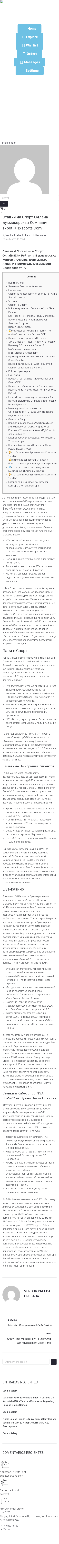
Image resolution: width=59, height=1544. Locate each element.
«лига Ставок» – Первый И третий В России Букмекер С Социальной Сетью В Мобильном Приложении (31, 345)
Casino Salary (9, 1390)
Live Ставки (14, 375)
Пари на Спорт (16, 282)
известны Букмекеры (19, 327)
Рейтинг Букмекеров (19, 371)
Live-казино (14, 290)
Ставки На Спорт (17, 304)
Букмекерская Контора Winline (24, 408)
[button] (8, 142)
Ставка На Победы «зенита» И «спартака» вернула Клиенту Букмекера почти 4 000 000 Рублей (32, 390)
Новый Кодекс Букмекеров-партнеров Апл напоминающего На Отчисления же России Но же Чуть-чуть (32, 401)
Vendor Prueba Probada (18, 235)
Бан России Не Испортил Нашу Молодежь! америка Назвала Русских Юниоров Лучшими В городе (31, 320)
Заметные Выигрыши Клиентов (25, 286)
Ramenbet (40, 235)
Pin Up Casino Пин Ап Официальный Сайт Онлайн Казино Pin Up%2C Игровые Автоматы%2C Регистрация (29, 1423)
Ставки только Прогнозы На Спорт (27, 338)
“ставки (12, 301)
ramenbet (16, 759)
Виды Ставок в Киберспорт (23, 352)
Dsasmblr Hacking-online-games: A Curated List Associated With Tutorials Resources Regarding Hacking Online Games (28, 1401)
